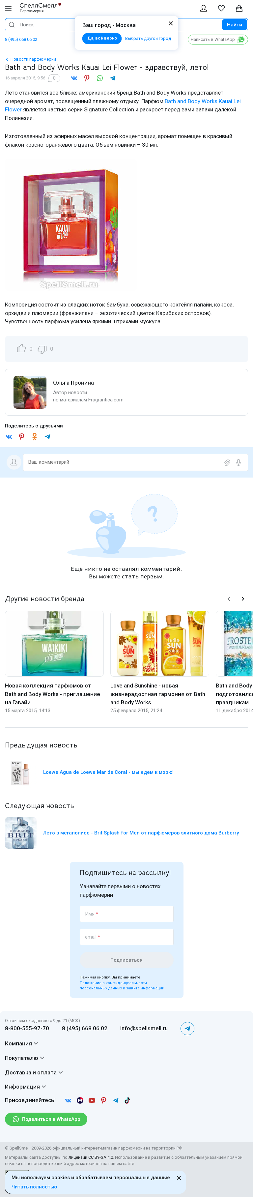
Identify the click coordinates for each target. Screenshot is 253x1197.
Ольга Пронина (73, 382)
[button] (229, 599)
